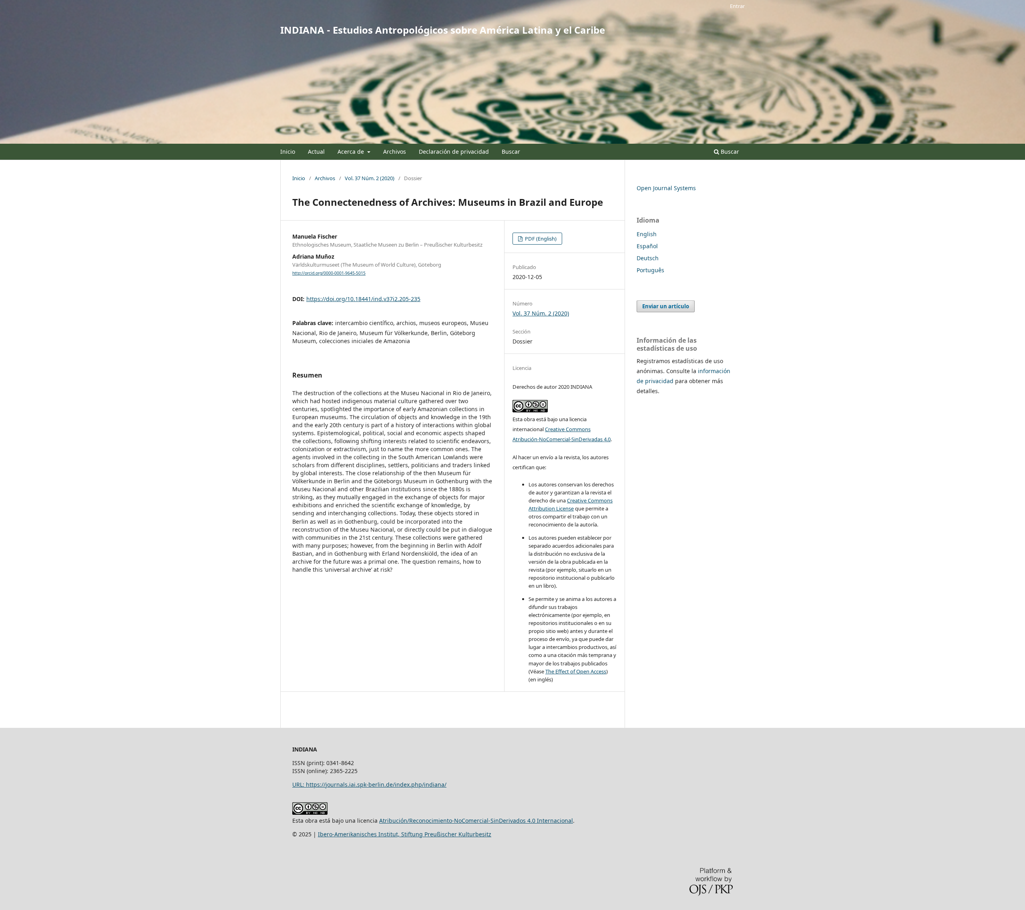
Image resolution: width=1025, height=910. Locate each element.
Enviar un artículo (665, 306)
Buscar (511, 151)
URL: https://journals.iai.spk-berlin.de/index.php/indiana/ (369, 784)
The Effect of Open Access (575, 671)
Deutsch (648, 258)
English (647, 234)
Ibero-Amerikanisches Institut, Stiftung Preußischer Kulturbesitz (404, 834)
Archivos (394, 151)
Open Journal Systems (666, 188)
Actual (316, 151)
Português (650, 270)
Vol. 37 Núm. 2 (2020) (369, 178)
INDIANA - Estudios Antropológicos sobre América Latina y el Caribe (442, 29)
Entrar (737, 6)
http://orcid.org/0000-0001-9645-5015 (329, 273)
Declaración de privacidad (454, 151)
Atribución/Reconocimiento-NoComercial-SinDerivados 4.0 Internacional (476, 820)
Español (647, 246)
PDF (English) (540, 238)
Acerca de (352, 151)
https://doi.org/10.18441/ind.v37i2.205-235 (363, 299)
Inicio (287, 151)
